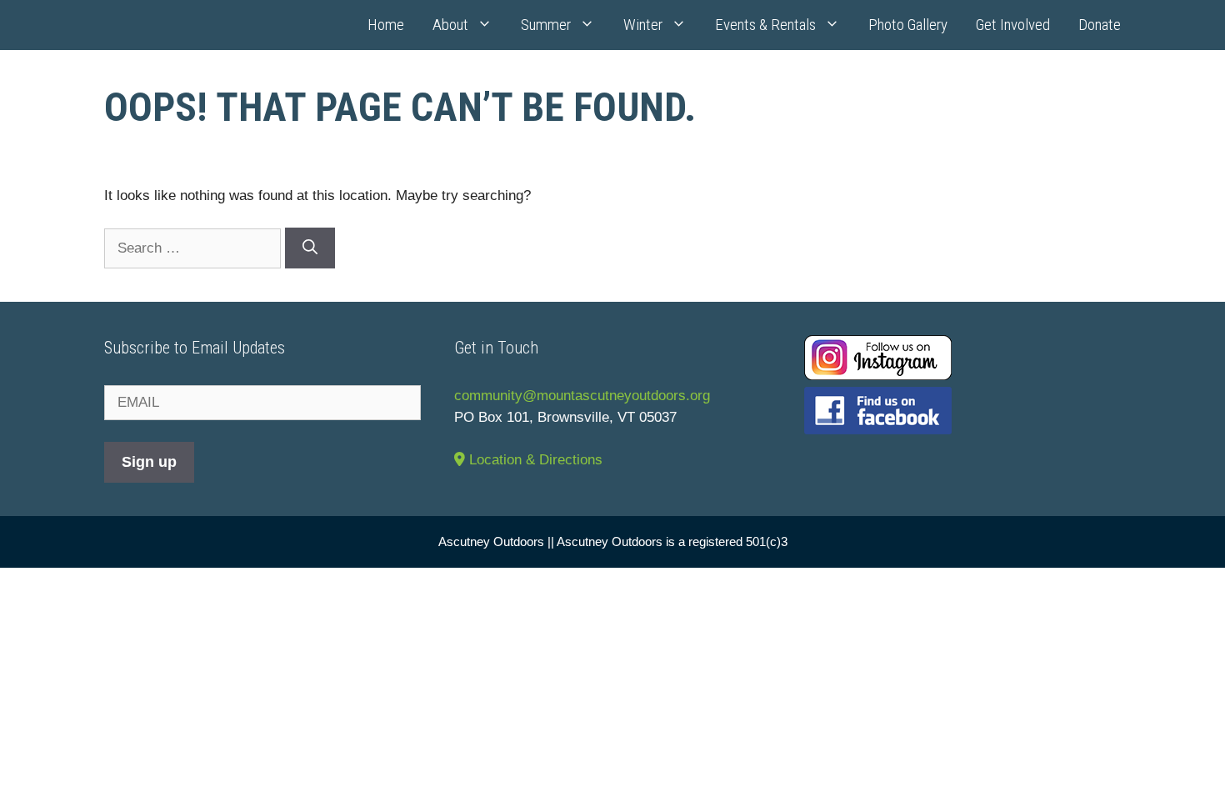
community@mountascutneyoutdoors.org (582, 396)
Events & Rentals (765, 24)
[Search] (310, 248)
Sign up (149, 462)
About (450, 24)
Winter (642, 24)
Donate (1099, 24)
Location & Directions (533, 460)
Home (386, 24)
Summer (546, 24)
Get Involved (1013, 24)
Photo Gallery (908, 24)
